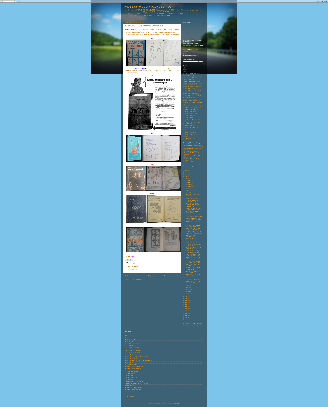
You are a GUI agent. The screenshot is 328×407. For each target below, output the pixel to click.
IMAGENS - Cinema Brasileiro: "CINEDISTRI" (193, 245)
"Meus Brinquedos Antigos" (191, 155)
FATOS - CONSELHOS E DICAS (191, 73)
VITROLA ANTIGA (187, 138)
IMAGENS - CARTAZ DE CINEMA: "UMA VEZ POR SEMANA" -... (193, 205)
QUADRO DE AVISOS (191, 198)
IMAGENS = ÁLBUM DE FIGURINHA (192, 102)
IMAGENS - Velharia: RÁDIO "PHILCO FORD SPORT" (193, 255)
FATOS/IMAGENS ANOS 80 (190, 101)
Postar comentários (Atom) (135, 279)
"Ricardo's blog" (188, 152)
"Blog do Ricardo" (189, 148)
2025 (186, 170)
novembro (189, 182)
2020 (186, 296)
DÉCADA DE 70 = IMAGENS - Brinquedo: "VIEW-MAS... (193, 226)
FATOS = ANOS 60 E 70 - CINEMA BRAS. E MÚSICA (192, 96)
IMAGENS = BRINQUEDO (189, 110)
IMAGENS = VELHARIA (189, 134)
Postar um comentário (132, 269)
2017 (186, 302)
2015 (186, 306)
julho (187, 190)
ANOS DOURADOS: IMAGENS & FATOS (147, 6)
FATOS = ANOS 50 (188, 88)
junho (187, 193)
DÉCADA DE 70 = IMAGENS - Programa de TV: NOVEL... (193, 258)
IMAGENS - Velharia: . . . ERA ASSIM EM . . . (193, 248)
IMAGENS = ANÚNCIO (189, 108)
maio (187, 285)
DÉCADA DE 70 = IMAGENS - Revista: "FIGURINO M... (193, 278)
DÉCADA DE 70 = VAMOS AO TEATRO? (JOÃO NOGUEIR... (194, 232)
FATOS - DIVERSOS (188, 75)
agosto (188, 188)
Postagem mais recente (133, 276)
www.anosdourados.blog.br (190, 55)
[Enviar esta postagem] (127, 262)
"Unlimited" (187, 151)
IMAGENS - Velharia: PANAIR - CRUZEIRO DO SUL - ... (193, 201)
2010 (186, 317)
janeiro (188, 293)
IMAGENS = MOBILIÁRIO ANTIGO (192, 131)
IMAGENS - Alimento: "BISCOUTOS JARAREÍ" (193, 239)
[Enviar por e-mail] (125, 260)
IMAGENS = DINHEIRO (189, 115)
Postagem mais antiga (171, 276)
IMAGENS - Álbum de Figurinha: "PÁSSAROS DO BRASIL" (194, 251)
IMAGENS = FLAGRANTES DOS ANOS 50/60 (136, 383)
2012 (186, 313)
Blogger (177, 403)
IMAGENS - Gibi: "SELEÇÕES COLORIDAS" (193, 212)
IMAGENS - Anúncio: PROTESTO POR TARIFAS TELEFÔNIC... (194, 219)
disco (184, 71)
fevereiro (188, 291)
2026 (186, 168)
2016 (186, 304)
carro (184, 69)
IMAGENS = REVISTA (189, 133)
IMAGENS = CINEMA (188, 113)
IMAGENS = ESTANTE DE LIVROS (192, 119)
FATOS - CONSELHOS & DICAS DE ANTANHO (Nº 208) (194, 209)
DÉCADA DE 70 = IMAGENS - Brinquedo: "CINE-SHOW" (193, 262)
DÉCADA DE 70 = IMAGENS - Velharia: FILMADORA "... (193, 229)
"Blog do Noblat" (188, 145)
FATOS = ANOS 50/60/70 (189, 94)
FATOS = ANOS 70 (188, 99)
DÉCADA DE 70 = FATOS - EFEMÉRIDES (192, 236)
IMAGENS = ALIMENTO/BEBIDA (191, 106)
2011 (186, 315)
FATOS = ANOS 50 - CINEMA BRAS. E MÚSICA (137, 356)
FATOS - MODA (133, 263)
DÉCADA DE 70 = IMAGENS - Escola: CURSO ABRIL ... (193, 282)
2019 (186, 298)
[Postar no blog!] (127, 260)
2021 (186, 178)
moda (184, 136)
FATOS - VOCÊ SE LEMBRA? (190, 87)
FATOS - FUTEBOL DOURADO (191, 77)
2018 (186, 300)
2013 (186, 311)
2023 (186, 174)
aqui (188, 49)
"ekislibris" (186, 161)
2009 (186, 319)
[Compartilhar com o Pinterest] (132, 260)
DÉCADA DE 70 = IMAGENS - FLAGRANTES (193, 268)
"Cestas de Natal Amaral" (190, 158)
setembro (188, 186)
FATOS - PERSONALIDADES (190, 81)
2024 (186, 172)
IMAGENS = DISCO (188, 117)
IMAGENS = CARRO (188, 111)
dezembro (189, 180)
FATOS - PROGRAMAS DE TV (191, 83)
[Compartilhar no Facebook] (130, 260)
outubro (188, 184)
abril (187, 287)
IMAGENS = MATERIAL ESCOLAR (192, 127)
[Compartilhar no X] (129, 260)
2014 (186, 309)
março (188, 289)
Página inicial (152, 276)
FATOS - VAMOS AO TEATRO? (191, 85)
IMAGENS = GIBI (187, 126)
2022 (186, 176)
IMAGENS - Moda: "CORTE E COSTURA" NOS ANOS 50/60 (194, 215)
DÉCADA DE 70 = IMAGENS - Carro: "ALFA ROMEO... (193, 275)
